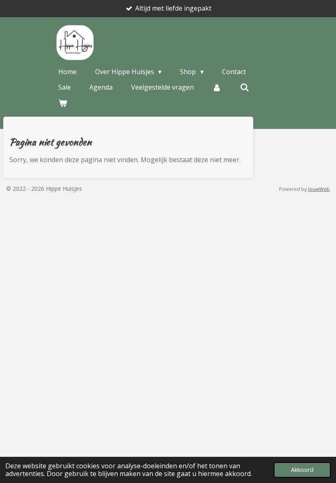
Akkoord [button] (302, 470)
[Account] (216, 87)
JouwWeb (319, 189)
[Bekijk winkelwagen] (62, 103)
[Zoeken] (244, 87)
